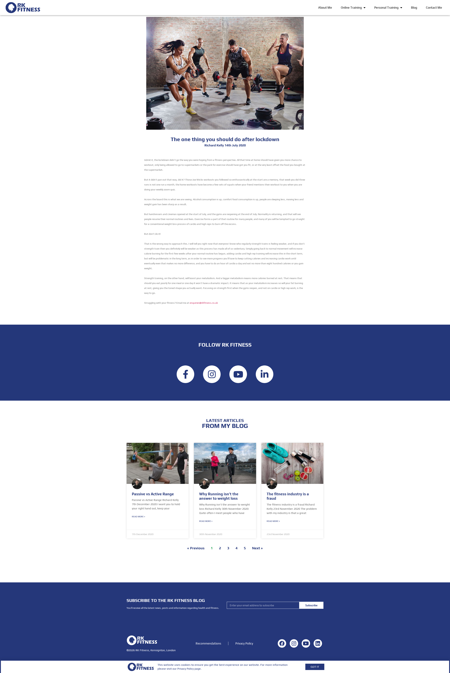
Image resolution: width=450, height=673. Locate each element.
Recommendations (208, 643)
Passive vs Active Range (153, 494)
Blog (414, 7)
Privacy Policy (244, 643)
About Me (325, 7)
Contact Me (434, 7)
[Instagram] (212, 374)
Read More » (138, 516)
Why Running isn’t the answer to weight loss (218, 496)
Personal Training (386, 7)
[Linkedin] (264, 374)
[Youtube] (238, 374)
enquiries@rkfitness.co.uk (204, 302)
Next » (257, 548)
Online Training (351, 7)
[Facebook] (185, 374)
